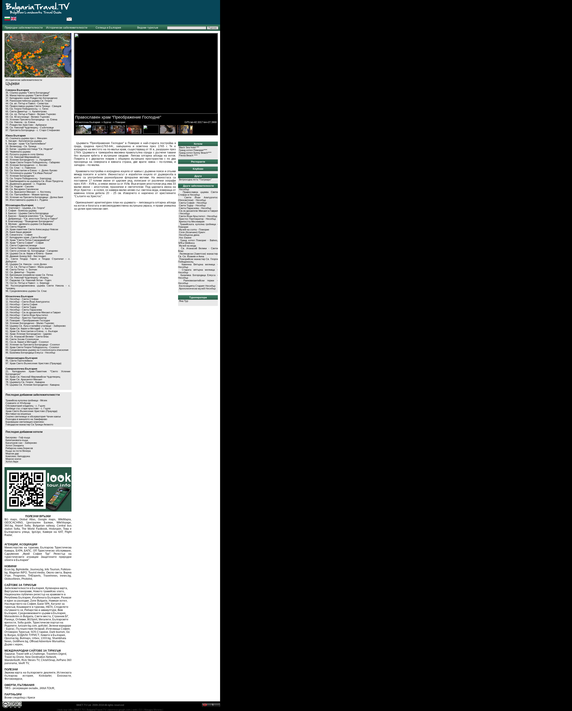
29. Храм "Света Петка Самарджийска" (28, 240)
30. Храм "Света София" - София (25, 242)
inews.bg (65, 575)
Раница (9, 619)
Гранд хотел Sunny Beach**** (195, 152)
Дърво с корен (13, 644)
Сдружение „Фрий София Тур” (27, 553)
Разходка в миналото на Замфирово (26, 419)
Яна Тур (183, 301)
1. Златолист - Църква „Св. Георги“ (25, 208)
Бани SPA (43, 603)
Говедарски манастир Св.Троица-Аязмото (29, 424)
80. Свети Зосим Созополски (22, 339)
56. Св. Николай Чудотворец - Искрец (27, 277)
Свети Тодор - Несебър (192, 205)
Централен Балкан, (39, 522)
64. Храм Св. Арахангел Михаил (24, 379)
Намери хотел (58, 600)
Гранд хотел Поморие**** (193, 150)
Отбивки (20, 619)
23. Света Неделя (16, 226)
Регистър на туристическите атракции (38, 555)
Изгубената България (46, 597)
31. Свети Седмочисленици (21, 245)
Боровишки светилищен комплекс (25, 421)
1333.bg (46, 638)
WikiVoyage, (64, 522)
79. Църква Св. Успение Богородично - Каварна (32, 384)
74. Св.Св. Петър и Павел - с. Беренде (27, 283)
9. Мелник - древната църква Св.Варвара (29, 224)
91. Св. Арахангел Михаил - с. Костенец (28, 191)
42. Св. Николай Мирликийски (22, 157)
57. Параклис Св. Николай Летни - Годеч (28, 280)
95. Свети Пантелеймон (19, 360)
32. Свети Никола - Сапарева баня (25, 248)
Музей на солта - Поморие (194, 229)
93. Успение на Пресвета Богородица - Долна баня (34, 197)
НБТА (49, 607)
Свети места (43, 616)
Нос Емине (185, 237)
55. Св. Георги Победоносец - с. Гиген (27, 108)
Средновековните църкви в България (41, 613)
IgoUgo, (36, 531)
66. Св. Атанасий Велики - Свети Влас (27, 336)
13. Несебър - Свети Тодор (21, 307)
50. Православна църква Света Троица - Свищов (33, 106)
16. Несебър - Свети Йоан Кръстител (27, 315)
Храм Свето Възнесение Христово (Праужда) (31, 411)
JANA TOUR (46, 688)
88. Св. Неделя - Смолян (20, 186)
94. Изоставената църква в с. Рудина (27, 200)
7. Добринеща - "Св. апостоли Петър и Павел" (32, 218)
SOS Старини (39, 632)
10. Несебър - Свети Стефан (22, 299)
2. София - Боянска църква (21, 210)
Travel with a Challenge (30, 653)
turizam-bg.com (27, 625)
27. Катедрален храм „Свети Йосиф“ (26, 237)
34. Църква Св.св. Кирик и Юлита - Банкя (29, 253)
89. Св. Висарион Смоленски (22, 189)
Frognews (19, 575)
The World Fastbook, (35, 528)
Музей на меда (187, 245)
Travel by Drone (14, 657)
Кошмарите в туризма (30, 607)
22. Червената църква (18, 151)
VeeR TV (23, 663)
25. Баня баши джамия (18, 232)
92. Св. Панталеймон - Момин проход (27, 194)
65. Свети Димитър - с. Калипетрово (26, 111)
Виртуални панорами (18, 591)
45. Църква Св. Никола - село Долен (26, 264)
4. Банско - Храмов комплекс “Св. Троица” (30, 216)
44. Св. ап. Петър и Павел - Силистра (27, 103)
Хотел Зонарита (15, 445)
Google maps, (47, 519)
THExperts (34, 575)
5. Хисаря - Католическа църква (24, 141)
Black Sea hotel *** (189, 147)
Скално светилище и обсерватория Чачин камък (33, 416)
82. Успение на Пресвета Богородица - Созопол (33, 344)
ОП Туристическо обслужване (52, 550)
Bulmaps (25, 638)
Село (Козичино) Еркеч (192, 232)
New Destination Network (40, 657)
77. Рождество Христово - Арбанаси (26, 124)
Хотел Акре (12, 461)
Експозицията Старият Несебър (197, 285)
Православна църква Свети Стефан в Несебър (198, 193)
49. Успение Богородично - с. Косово (26, 165)
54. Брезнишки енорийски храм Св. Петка (29, 275)
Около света (54, 572)
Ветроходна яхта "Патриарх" (195, 179)
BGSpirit (32, 619)
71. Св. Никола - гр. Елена (20, 122)
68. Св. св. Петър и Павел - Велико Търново (31, 114)
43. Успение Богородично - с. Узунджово (28, 159)
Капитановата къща (17, 440)
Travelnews (50, 575)
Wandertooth (12, 660)
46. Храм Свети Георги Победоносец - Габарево (33, 162)
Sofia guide (24, 622)
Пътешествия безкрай (30, 628)
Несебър (184, 189)
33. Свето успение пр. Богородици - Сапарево (32, 250)
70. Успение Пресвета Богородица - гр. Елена (31, 119)
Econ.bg (9, 569)
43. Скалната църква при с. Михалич (26, 138)
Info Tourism (52, 569)
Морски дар (12, 453)
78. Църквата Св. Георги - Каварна (25, 382)
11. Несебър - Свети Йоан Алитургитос (28, 301)
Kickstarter (45, 675)
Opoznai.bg (11, 638)
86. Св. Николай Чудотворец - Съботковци (30, 127)
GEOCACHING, (13, 522)
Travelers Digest (56, 653)
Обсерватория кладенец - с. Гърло (25, 405)
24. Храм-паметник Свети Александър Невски (32, 229)
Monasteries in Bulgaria (18, 616)
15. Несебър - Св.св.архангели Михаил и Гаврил (33, 312)
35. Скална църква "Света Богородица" (28, 92)
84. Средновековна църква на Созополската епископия (37, 350)
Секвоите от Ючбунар (18, 403)
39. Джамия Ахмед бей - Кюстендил (26, 256)
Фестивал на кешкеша (18, 413)
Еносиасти (64, 675)
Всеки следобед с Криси (19, 697)
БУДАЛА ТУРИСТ (28, 635)
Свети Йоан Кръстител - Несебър (198, 216)
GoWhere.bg (20, 641)
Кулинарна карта (56, 588)
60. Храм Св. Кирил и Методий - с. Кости (28, 328)
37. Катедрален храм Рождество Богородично (31, 98)
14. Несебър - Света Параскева (24, 309)
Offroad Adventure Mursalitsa (47, 641)
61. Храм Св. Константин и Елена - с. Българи (32, 331)
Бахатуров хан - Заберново (21, 442)
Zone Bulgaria (38, 600)
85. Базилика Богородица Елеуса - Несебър (30, 352)
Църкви (12, 83)
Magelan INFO (18, 572)
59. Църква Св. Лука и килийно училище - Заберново (36, 325)
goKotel (43, 625)
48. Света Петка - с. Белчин (21, 269)
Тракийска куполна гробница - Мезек (26, 400)
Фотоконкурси (13, 678)
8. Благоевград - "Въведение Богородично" (30, 221)
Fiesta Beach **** (188, 155)
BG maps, (11, 519)
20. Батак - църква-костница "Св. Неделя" (29, 149)
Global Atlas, (27, 519)
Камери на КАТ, (53, 531)
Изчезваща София (58, 628)
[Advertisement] (146, 12)
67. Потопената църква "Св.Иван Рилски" (29, 173)
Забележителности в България (24, 588)
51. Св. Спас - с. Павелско (21, 167)
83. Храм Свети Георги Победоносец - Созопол (32, 347)
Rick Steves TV (30, 660)
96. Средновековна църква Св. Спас (26, 291)
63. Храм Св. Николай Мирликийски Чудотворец (33, 376)
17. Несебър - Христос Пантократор (26, 317)
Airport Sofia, (23, 525)
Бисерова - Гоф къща (18, 437)
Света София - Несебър (193, 202)
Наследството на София (20, 603)
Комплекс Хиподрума (18, 456)
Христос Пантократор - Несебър (197, 218)
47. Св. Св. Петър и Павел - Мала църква (29, 267)
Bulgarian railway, (44, 525)
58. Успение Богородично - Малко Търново (30, 323)
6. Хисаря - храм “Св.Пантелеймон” (26, 143)
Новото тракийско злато (48, 591)
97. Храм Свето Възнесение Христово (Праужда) (33, 363)
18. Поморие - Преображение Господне (28, 320)
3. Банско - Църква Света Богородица (27, 213)
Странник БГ (60, 616)
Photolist (26, 578)
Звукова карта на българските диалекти (29, 672)
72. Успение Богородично (20, 175)
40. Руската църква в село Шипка (25, 154)
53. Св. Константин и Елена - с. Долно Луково (31, 170)
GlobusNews (12, 578)
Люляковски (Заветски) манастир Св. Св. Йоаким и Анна (198, 255)
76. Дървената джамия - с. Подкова (26, 183)
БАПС (28, 550)
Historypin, (55, 528)
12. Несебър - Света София (21, 304)
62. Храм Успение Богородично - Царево (29, 333)
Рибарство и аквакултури (40, 610)
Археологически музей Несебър (197, 288)
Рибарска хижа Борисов (19, 448)
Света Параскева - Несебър (195, 208)
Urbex (35, 638)
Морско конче (13, 459)
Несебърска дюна (189, 235)
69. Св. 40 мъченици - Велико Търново (28, 116)
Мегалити (45, 619)
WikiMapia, (65, 519)
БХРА (19, 550)
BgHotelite (22, 569)
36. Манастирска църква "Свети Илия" (27, 95)
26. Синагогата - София (19, 234)
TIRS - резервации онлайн (21, 688)
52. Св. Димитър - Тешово (20, 272)
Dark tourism (57, 632)
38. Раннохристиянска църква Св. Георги (29, 100)
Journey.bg (36, 569)
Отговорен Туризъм (16, 632)
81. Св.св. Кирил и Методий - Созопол (27, 342)
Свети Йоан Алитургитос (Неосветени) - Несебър (198, 198)
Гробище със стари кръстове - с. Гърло (28, 408)
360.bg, (9, 525)
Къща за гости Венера (18, 451)
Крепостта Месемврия (191, 221)
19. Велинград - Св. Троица (21, 146)
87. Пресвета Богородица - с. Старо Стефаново (33, 130)
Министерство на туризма (21, 547)
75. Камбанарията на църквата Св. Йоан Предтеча (34, 181)
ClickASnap (48, 660)
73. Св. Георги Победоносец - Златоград (28, 178)
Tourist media (36, 572)
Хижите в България (52, 635)
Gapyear (9, 653)
